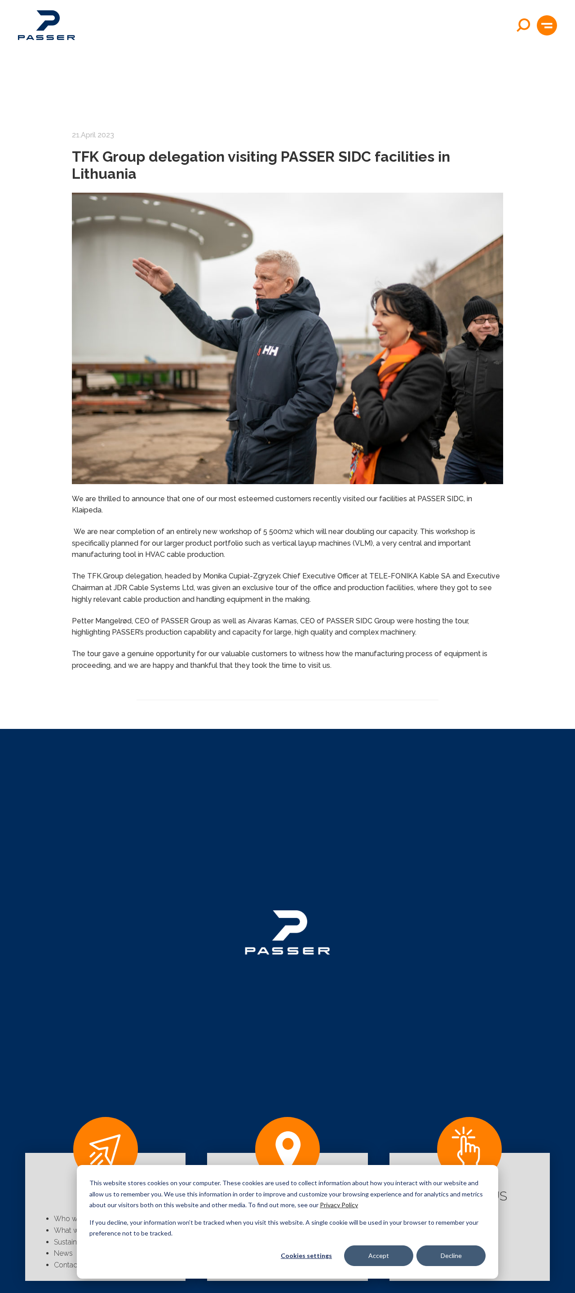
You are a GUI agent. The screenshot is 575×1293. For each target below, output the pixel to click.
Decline (451, 1255)
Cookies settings (306, 1255)
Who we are (73, 1218)
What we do (74, 1230)
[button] (547, 25)
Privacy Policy (339, 1205)
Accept (378, 1255)
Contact (67, 1265)
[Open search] (523, 25)
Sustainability (75, 1242)
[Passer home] (46, 25)
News (63, 1253)
